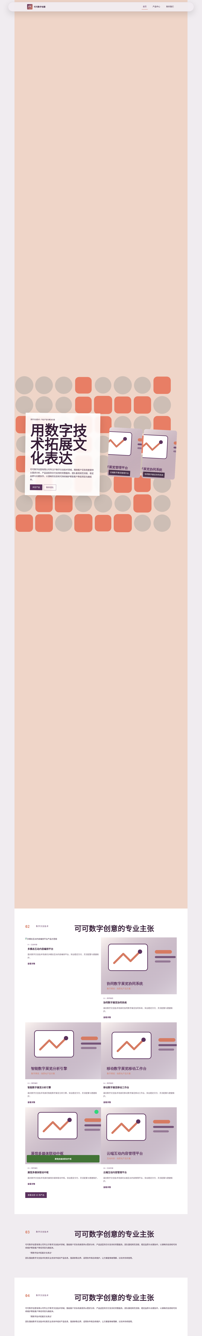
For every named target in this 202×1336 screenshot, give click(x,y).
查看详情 (31, 963)
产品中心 (156, 6)
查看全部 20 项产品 (36, 1195)
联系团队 (50, 487)
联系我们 (170, 6)
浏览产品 (36, 487)
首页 (145, 6)
